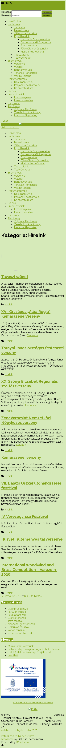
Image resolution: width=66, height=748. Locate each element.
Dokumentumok (17, 79)
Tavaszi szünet (14, 276)
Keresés (6, 11)
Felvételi (13, 655)
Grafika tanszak (17, 617)
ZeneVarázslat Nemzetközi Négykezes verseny (26, 420)
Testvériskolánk (23, 57)
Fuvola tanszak (17, 614)
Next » (38, 596)
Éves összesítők (23, 100)
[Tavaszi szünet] (33, 256)
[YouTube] (4, 8)
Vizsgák (18, 66)
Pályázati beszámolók (27, 85)
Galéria (12, 91)
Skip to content (10, 127)
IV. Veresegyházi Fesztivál (24, 516)
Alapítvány (14, 106)
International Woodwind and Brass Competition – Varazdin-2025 (29, 570)
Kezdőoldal (14, 21)
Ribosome (7, 739)
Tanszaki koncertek (25, 72)
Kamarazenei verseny (21, 457)
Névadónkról (21, 30)
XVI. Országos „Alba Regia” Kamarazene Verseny (25, 314)
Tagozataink (21, 54)
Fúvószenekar (29, 45)
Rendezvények (23, 69)
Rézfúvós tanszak (18, 627)
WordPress (22, 742)
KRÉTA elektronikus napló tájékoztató (30, 652)
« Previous (7, 596)
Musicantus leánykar (33, 51)
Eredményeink (16, 94)
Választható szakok (25, 33)
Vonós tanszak (16, 630)
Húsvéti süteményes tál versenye (32, 539)
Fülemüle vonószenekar (35, 48)
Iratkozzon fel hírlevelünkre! (17, 736)
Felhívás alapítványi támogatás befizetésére (34, 649)
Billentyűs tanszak (18, 608)
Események (14, 60)
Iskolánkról (14, 24)
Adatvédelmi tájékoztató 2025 (19, 730)
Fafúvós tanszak (17, 611)
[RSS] (7, 8)
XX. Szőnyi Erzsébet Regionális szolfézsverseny (29, 383)
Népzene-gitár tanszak (21, 624)
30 (31, 596)
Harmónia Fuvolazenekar (35, 39)
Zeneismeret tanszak (20, 633)
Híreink (8, 304)
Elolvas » (32, 335)
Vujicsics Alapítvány (25, 109)
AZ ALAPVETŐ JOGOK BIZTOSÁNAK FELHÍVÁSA (33, 703)
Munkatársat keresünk (20, 646)
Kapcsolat (14, 103)
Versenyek (20, 63)
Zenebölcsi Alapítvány (27, 112)
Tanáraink (19, 27)
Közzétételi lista (23, 88)
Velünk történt (22, 75)
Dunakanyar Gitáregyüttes (36, 42)
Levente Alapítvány (25, 115)
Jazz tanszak (15, 621)
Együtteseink (21, 36)
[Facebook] (2, 8)
